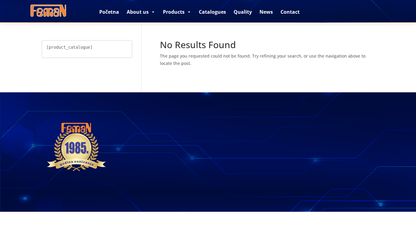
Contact (290, 12)
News (266, 12)
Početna (109, 12)
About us (138, 12)
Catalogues (212, 12)
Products (174, 12)
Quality (243, 12)
